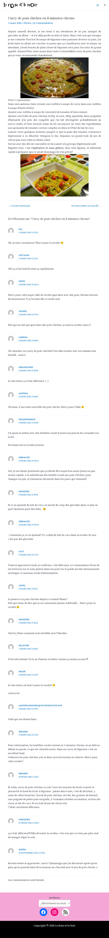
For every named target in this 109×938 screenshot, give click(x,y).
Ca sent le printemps (19, 206)
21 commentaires (43, 23)
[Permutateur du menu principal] (97, 5)
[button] (105, 5)
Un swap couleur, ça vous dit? (86, 206)
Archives (54, 897)
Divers (27, 23)
